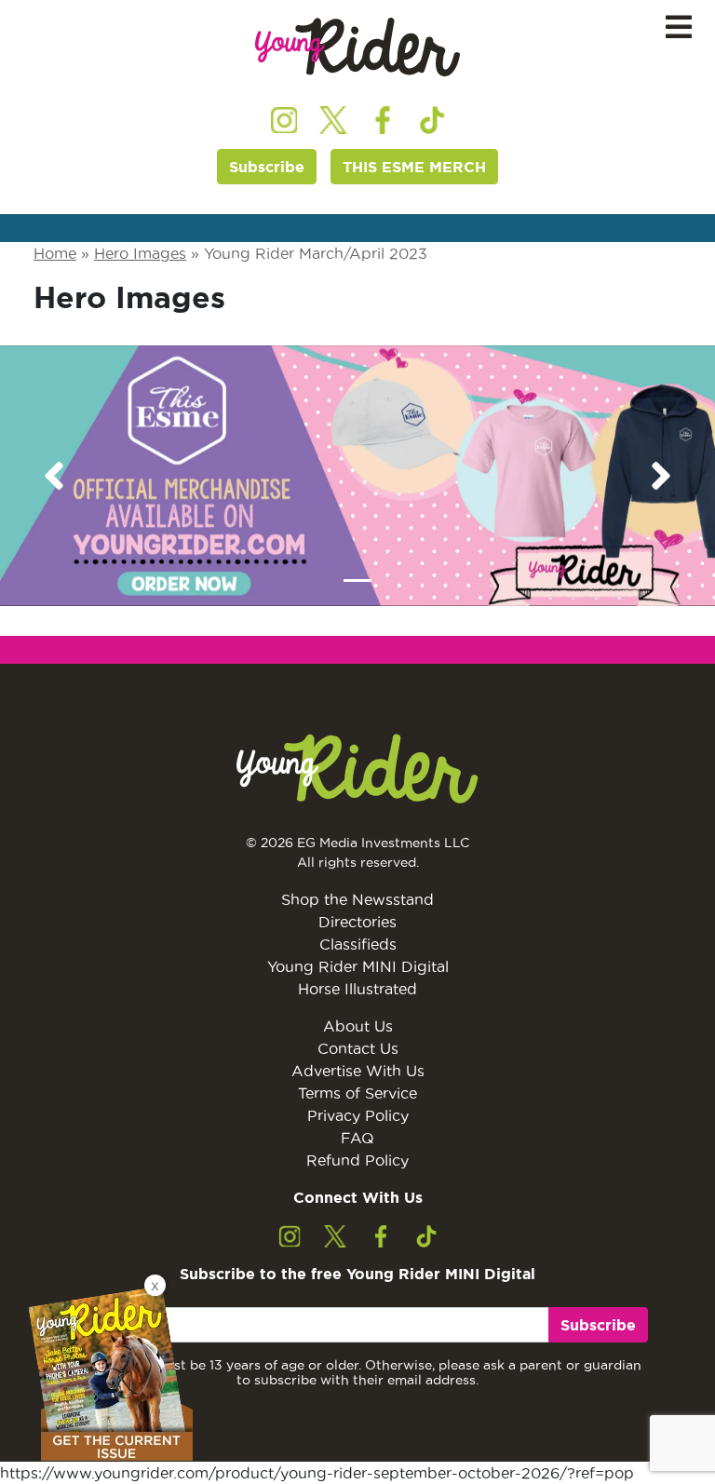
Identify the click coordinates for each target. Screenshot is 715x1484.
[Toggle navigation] (679, 27)
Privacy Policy (358, 1115)
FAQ (357, 1137)
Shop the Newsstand (357, 899)
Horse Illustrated (357, 988)
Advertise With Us (358, 1070)
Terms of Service (357, 1093)
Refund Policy (357, 1160)
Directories (357, 921)
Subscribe (266, 166)
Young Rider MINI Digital (358, 966)
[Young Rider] (357, 47)
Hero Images (140, 253)
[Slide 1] (357, 580)
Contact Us (357, 1048)
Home (55, 253)
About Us (358, 1026)
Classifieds (358, 944)
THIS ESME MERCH (414, 166)
